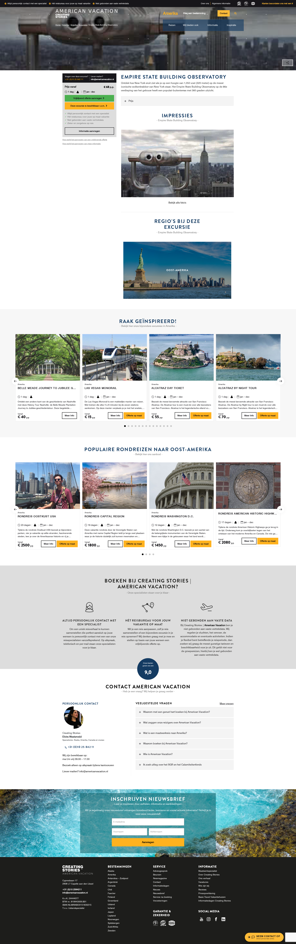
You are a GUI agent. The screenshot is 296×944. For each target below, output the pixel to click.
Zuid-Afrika (113, 926)
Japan (111, 912)
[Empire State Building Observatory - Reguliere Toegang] (177, 163)
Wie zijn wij (203, 885)
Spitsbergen (113, 923)
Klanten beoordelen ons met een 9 (277, 3)
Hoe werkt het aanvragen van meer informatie (81, 143)
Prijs (131, 100)
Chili (110, 889)
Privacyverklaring (206, 893)
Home (58, 25)
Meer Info (69, 415)
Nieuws (156, 889)
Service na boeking (162, 897)
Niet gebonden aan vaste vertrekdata (112, 3)
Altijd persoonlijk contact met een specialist (27, 3)
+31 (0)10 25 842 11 (74, 79)
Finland (111, 897)
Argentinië (113, 882)
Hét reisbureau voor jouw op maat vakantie (71, 3)
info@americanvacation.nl (102, 79)
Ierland (111, 908)
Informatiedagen (161, 885)
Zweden (111, 930)
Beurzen (157, 874)
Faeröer (111, 893)
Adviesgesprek (160, 871)
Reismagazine (160, 878)
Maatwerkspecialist (207, 871)
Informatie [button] (213, 25)
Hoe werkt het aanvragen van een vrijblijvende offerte (84, 139)
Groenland (113, 900)
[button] (125, 426)
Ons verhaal (204, 878)
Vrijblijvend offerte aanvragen (88, 98)
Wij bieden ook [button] (190, 25)
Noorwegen (113, 919)
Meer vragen (227, 703)
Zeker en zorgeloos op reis (80, 123)
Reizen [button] (172, 25)
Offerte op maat (134, 415)
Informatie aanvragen (89, 131)
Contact (223, 13)
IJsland (111, 904)
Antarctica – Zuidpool (118, 878)
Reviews (202, 889)
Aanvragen (148, 842)
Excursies (83, 25)
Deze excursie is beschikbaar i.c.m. (87, 106)
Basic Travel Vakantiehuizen (212, 897)
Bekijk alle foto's (177, 202)
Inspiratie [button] (231, 25)
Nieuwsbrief (158, 893)
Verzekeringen (160, 900)
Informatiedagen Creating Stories (214, 900)
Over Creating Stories (209, 874)
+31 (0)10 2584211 (72, 889)
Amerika (65, 25)
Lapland (112, 915)
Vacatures (203, 882)
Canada (111, 885)
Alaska (111, 871)
